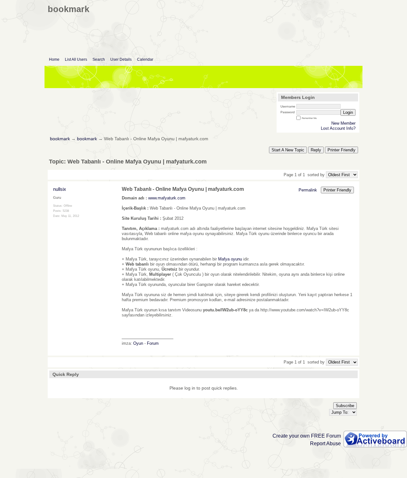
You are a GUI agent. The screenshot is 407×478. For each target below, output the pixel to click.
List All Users (76, 59)
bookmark (60, 138)
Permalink (308, 190)
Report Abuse (325, 443)
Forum (153, 343)
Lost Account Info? (338, 128)
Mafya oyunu (230, 259)
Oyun (138, 343)
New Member (343, 123)
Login (348, 112)
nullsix (59, 189)
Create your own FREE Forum (306, 436)
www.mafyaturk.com (166, 198)
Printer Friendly (341, 150)
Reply (316, 150)
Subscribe (345, 405)
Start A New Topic (288, 150)
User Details (121, 59)
